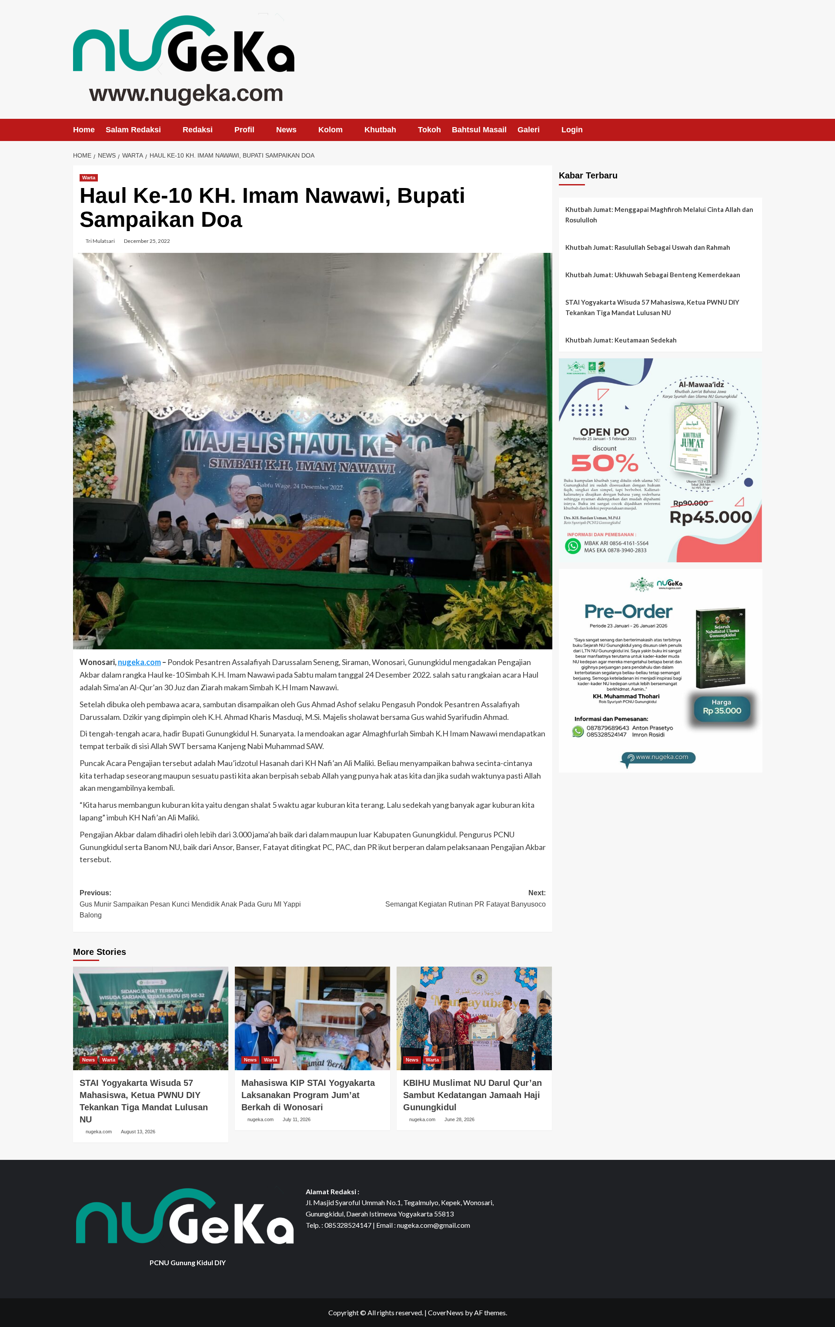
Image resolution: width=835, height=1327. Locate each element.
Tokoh (429, 129)
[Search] (757, 130)
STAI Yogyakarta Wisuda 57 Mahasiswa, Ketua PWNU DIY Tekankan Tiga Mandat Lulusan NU (652, 307)
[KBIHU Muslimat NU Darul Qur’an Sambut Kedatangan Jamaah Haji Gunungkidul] (474, 1018)
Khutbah (380, 129)
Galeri (529, 129)
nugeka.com (139, 662)
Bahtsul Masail (479, 129)
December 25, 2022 (147, 241)
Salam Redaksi (133, 129)
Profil (244, 129)
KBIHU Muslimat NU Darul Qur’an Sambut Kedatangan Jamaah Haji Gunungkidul (472, 1095)
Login (572, 129)
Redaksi (198, 129)
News (286, 129)
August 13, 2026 (138, 1131)
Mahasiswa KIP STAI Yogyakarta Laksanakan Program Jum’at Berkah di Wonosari (308, 1095)
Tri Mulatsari (100, 241)
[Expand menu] (166, 130)
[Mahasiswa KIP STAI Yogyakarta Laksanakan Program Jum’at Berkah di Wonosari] (312, 1018)
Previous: (190, 904)
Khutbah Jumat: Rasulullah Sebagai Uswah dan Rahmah (647, 247)
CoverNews (446, 1312)
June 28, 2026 (459, 1119)
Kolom (330, 129)
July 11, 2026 (297, 1119)
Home (84, 129)
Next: (465, 898)
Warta (88, 177)
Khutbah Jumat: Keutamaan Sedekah (621, 340)
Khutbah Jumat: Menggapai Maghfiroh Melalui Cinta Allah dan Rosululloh (659, 214)
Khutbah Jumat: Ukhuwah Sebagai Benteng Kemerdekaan (652, 275)
